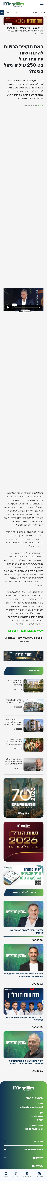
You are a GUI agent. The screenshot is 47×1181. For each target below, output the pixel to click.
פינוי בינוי (38, 1141)
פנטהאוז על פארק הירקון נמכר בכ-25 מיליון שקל (14, 682)
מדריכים (38, 1157)
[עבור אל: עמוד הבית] (14, 4)
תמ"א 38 (37, 1166)
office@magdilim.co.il (31, 1107)
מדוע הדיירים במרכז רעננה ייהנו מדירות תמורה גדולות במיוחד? (13, 722)
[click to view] (23, 21)
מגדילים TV (25, 28)
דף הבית (36, 28)
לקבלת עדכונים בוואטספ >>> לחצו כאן (25, 631)
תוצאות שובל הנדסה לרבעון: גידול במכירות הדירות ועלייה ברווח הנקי (13, 761)
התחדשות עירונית (32, 1149)
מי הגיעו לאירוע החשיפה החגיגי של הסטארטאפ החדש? (14, 741)
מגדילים (40, 105)
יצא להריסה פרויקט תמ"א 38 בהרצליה (14, 701)
